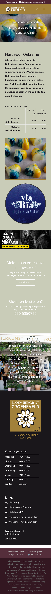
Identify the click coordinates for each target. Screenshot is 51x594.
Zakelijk (10, 554)
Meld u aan (25, 282)
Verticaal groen (35, 551)
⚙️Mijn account (34, 554)
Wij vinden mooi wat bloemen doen (21, 517)
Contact (20, 554)
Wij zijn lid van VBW (14, 512)
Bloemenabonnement (15, 551)
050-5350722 (12, 2)
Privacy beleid (26, 567)
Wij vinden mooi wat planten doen (21, 521)
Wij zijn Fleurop (12, 502)
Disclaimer (13, 567)
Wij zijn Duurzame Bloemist (18, 507)
